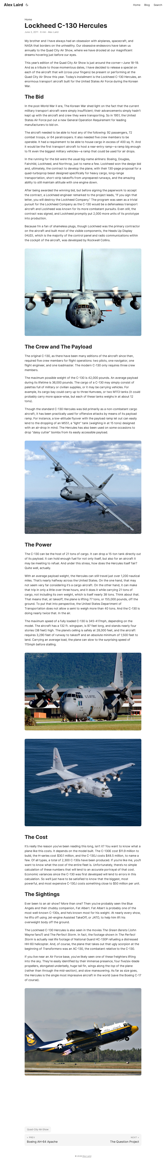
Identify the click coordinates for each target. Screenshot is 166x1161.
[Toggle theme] (27, 5)
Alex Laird (13, 4)
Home (28, 19)
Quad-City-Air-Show (37, 1129)
